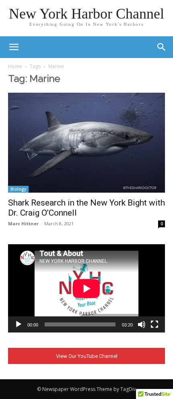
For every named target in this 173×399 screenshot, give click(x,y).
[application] (86, 288)
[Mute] (142, 324)
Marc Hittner (23, 223)
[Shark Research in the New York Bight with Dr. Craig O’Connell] (86, 143)
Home (15, 66)
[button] (161, 47)
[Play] (18, 324)
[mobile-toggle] (14, 47)
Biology (18, 189)
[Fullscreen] (154, 324)
